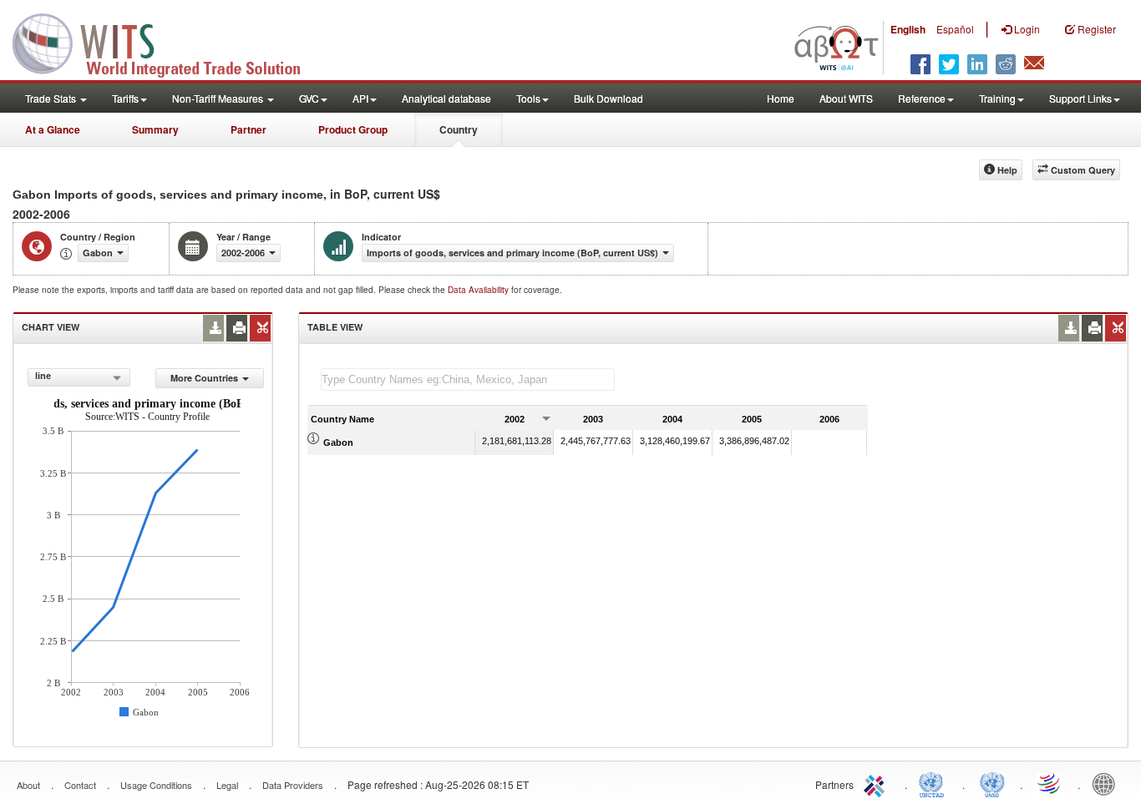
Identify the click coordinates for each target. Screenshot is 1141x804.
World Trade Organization (1050, 783)
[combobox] (78, 377)
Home (780, 98)
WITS (167, 41)
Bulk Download (608, 98)
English (907, 29)
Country (458, 129)
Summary (155, 129)
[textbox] (468, 379)
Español (955, 29)
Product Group (353, 129)
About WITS (846, 98)
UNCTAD (934, 783)
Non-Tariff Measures (219, 98)
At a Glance (52, 129)
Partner (248, 129)
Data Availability (479, 290)
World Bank (1107, 783)
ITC (877, 783)
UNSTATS (992, 783)
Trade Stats (52, 98)
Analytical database (446, 98)
